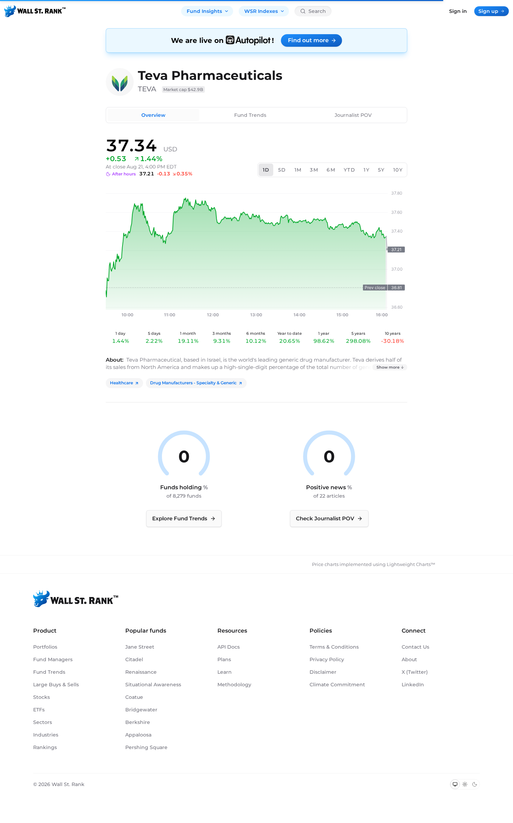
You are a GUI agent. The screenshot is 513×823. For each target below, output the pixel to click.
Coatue (134, 697)
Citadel (134, 659)
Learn (224, 672)
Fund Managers (53, 659)
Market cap (183, 89)
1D (266, 170)
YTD (349, 170)
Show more (388, 367)
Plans (224, 659)
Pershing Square (146, 747)
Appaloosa (138, 735)
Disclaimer (323, 672)
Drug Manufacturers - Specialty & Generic (193, 382)
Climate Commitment (337, 684)
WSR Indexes (261, 11)
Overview (153, 115)
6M (331, 170)
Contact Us (415, 647)
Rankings (45, 747)
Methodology (234, 684)
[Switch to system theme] (455, 784)
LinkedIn (413, 684)
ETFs (39, 710)
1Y (367, 170)
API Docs (228, 647)
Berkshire (137, 722)
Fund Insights (204, 11)
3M (314, 170)
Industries (45, 735)
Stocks (41, 697)
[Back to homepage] (35, 11)
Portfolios (45, 647)
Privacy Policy (327, 659)
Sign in (458, 11)
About (409, 659)
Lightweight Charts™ (411, 564)
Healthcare (121, 382)
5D (282, 170)
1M (298, 170)
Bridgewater (141, 710)
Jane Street (139, 647)
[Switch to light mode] (465, 784)
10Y (398, 170)
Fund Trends (250, 115)
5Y (381, 170)
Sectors (42, 722)
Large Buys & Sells (56, 684)
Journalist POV (353, 115)
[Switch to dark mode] (474, 784)
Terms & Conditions (334, 647)
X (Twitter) (415, 672)
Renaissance (141, 672)
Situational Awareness (153, 684)
